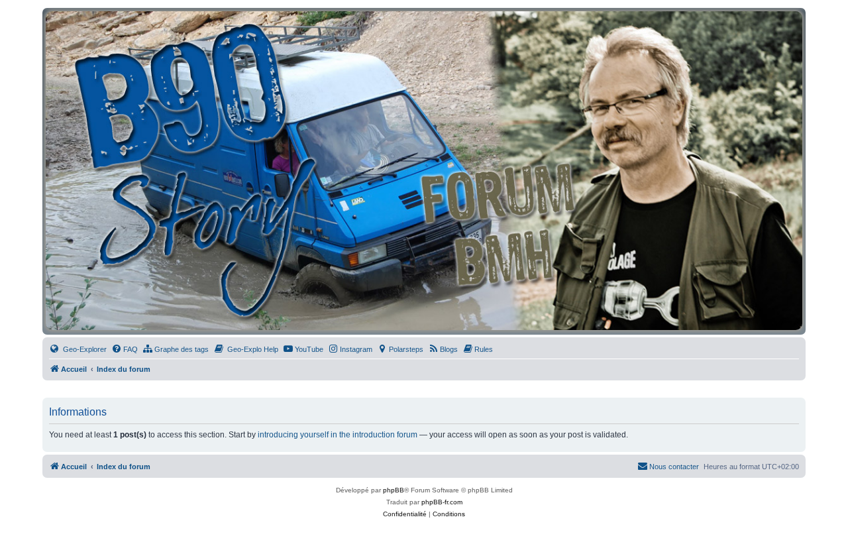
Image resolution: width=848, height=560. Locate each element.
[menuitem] (78, 349)
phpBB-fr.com (441, 502)
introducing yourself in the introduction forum (337, 434)
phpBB (393, 490)
